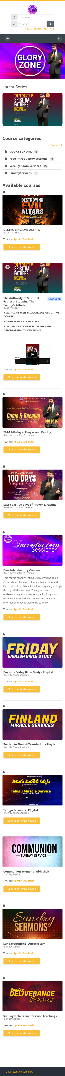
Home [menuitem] (7, 38)
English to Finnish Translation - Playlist (30, 744)
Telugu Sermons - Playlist (20, 810)
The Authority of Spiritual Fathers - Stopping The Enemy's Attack (21, 301)
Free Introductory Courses (21, 570)
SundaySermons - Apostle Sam (24, 944)
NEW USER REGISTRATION (39, 28)
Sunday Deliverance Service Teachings (30, 1016)
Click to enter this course (22, 247)
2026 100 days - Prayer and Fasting (27, 432)
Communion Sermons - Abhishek (26, 871)
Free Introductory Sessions (29, 158)
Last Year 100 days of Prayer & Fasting (29, 504)
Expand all (56, 145)
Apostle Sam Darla (24, 239)
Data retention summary (19, 1071)
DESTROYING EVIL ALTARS (21, 230)
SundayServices (21, 173)
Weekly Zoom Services (25, 166)
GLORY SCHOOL (21, 151)
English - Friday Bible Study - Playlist (28, 672)
